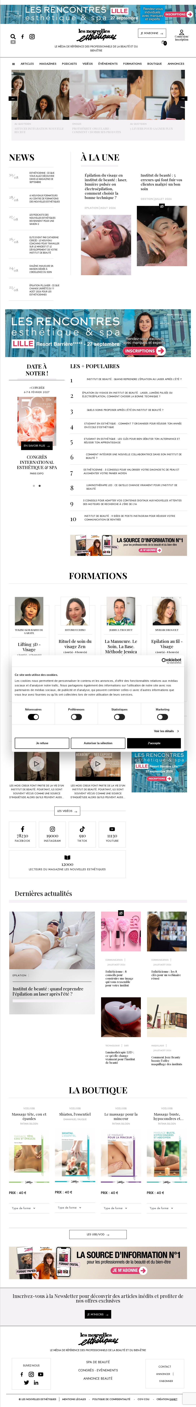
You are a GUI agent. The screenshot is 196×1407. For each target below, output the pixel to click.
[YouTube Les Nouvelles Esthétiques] (41, 1374)
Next (183, 98)
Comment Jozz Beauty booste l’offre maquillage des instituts (166, 1060)
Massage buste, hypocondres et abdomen (167, 1116)
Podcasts (69, 64)
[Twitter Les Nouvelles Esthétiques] (26, 1382)
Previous (13, 98)
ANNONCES (176, 64)
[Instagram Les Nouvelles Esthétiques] (31, 1374)
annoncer (163, 1374)
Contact (164, 1367)
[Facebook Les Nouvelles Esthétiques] (22, 1374)
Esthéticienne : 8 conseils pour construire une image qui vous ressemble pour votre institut (119, 978)
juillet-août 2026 (116, 964)
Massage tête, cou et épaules (29, 1116)
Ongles (19, 124)
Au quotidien (80, 124)
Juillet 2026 (163, 198)
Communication (114, 959)
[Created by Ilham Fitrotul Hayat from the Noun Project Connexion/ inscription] (180, 32)
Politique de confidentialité (111, 1399)
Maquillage (157, 1045)
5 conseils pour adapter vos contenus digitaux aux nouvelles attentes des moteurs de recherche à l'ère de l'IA (132, 502)
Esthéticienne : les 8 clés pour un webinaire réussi (166, 975)
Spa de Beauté (98, 1362)
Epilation (92, 207)
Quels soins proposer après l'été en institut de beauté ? (125, 410)
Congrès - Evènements (98, 1370)
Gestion (135, 124)
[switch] (76, 717)
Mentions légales (74, 1399)
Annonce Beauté (98, 1378)
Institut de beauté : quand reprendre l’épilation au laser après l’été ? (134, 379)
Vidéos (87, 64)
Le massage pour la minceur (121, 1116)
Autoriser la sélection (98, 743)
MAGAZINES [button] (47, 64)
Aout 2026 (108, 207)
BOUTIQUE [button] (154, 64)
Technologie (112, 1045)
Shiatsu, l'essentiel (75, 1114)
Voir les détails (164, 731)
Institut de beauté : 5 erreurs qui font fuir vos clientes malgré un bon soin (161, 182)
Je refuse (42, 743)
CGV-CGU (143, 1399)
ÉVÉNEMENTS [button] (108, 64)
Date (126, 1045)
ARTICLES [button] (27, 64)
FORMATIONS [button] (132, 64)
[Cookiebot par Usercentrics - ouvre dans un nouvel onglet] (164, 661)
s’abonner (166, 1381)
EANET (173, 1399)
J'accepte (154, 743)
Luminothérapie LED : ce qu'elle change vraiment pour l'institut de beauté (120, 1057)
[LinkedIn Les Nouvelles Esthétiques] (36, 1382)
